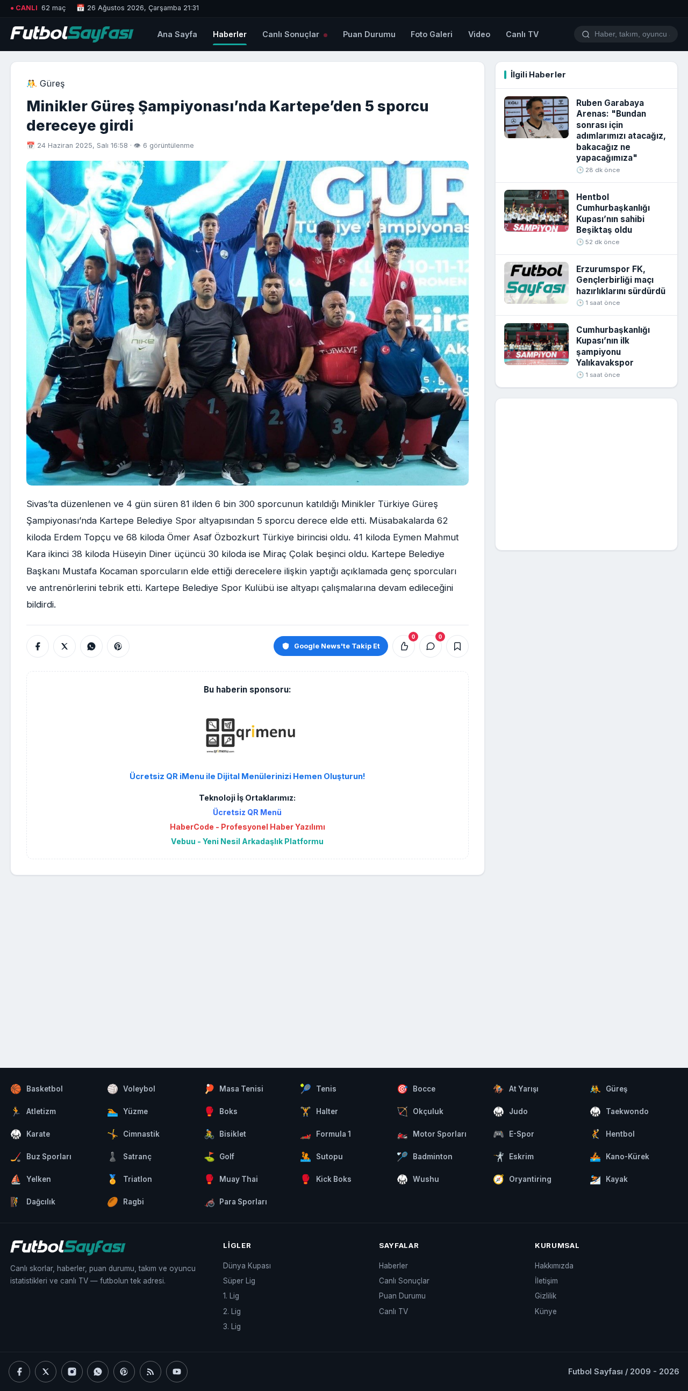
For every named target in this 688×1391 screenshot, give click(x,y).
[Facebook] (19, 1371)
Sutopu (321, 1156)
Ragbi (125, 1201)
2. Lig (232, 1311)
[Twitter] (45, 1371)
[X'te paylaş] (64, 646)
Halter (319, 1111)
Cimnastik (133, 1134)
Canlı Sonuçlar (291, 34)
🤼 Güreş (45, 83)
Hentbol (612, 1134)
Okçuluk (420, 1111)
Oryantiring (522, 1179)
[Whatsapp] (98, 1371)
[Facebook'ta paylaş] (37, 646)
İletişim (546, 1280)
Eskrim (513, 1156)
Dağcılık (32, 1201)
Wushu (418, 1179)
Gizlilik (545, 1296)
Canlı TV (522, 34)
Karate (30, 1134)
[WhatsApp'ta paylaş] (91, 646)
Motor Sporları (432, 1134)
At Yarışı (516, 1088)
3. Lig (232, 1326)
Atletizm (33, 1111)
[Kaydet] (457, 646)
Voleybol (131, 1088)
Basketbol (36, 1088)
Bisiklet (225, 1134)
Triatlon (129, 1179)
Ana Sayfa (177, 34)
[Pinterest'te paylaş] (118, 646)
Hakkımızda (554, 1265)
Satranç (129, 1156)
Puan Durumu (369, 34)
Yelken (30, 1179)
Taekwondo (619, 1111)
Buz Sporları (40, 1156)
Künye (546, 1311)
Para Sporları (236, 1201)
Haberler (230, 34)
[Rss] (150, 1371)
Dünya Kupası (247, 1265)
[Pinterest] (124, 1371)
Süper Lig (239, 1280)
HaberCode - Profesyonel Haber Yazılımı (247, 826)
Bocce (416, 1088)
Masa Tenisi (234, 1088)
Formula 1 (325, 1134)
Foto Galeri (432, 34)
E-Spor (513, 1134)
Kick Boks (326, 1179)
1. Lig (231, 1296)
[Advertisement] (247, 961)
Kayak (609, 1179)
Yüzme (127, 1111)
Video (479, 34)
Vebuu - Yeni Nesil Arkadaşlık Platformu (247, 841)
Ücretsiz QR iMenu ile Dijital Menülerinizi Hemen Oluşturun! (248, 776)
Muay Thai (231, 1179)
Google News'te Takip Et (337, 646)
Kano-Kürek (619, 1156)
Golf (219, 1156)
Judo (510, 1111)
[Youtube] (177, 1371)
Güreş (608, 1088)
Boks (221, 1111)
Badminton (425, 1156)
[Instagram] (72, 1371)
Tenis (318, 1088)
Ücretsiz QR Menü (247, 812)
